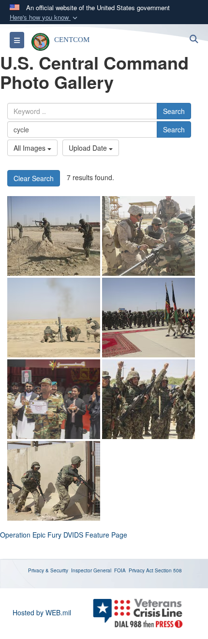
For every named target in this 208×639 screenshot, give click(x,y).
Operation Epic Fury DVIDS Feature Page (63, 535)
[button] (44, 18)
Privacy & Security (48, 570)
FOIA (120, 570)
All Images (30, 148)
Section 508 (168, 570)
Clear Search (34, 178)
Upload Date (89, 148)
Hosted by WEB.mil (42, 612)
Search (174, 111)
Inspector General (91, 570)
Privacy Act (141, 570)
